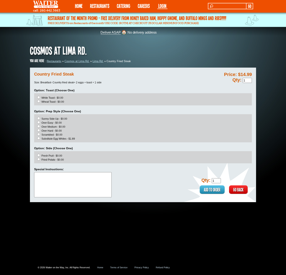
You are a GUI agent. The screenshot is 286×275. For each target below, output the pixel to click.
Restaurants (54, 61)
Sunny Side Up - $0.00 (54, 118)
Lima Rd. (98, 61)
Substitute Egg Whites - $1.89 (58, 138)
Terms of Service (119, 267)
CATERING (123, 5)
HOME (78, 5)
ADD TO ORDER (212, 189)
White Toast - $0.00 (52, 97)
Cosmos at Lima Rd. (76, 61)
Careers (144, 5)
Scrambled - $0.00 (51, 134)
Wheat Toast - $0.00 (52, 101)
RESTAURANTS (99, 5)
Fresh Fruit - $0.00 (51, 155)
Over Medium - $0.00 (53, 126)
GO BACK (238, 189)
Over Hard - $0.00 (51, 130)
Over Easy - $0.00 (51, 122)
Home (100, 267)
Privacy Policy (141, 267)
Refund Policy (163, 267)
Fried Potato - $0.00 (52, 159)
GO (249, 6)
